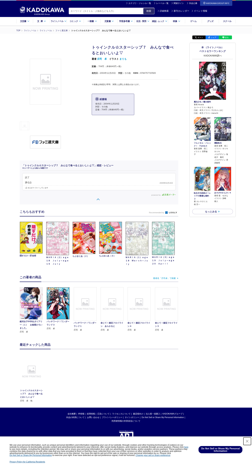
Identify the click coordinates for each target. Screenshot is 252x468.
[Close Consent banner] (247, 441)
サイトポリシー (132, 417)
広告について (103, 414)
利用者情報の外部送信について (126, 421)
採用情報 (91, 414)
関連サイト (179, 3)
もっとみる (211, 211)
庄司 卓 (102, 58)
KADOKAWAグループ (173, 414)
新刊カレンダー (181, 11)
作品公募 (193, 3)
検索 (148, 11)
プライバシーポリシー (112, 417)
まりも (123, 58)
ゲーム (193, 21)
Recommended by (157, 213)
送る (227, 37)
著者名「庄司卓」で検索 (164, 278)
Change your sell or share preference (153, 455)
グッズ (210, 21)
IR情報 (81, 414)
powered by (156, 195)
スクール (227, 21)
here (186, 447)
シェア (213, 37)
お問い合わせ (93, 417)
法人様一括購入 (153, 414)
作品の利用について (75, 417)
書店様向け (138, 414)
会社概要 (72, 414)
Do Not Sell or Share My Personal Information (163, 417)
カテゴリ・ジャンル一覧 (139, 3)
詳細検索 (164, 11)
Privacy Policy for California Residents (27, 462)
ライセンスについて (121, 414)
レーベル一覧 (162, 3)
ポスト (200, 37)
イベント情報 (200, 11)
